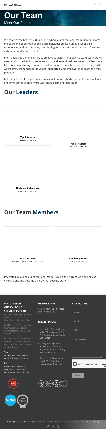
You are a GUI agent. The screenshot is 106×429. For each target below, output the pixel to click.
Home (40, 308)
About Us (50, 308)
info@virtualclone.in (19, 358)
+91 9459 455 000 (20, 355)
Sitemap (96, 422)
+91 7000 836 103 (20, 369)
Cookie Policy (86, 422)
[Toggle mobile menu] (100, 4)
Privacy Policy (74, 422)
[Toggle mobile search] (94, 4)
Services (60, 308)
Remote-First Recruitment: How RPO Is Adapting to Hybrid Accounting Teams (52, 361)
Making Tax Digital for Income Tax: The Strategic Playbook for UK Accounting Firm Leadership (52, 348)
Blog (40, 311)
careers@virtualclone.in (21, 372)
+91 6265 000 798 (18, 366)
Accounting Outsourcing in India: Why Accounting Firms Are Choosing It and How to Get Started (53, 333)
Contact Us (49, 311)
